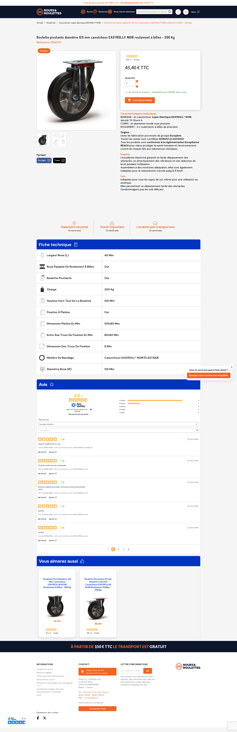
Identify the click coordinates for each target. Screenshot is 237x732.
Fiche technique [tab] (55, 244)
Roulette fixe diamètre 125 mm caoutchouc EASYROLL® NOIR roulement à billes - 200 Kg (57, 583)
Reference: (43, 42)
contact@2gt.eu (91, 697)
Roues (90, 11)
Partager (42, 160)
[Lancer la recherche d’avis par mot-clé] (197, 430)
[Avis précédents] (108, 549)
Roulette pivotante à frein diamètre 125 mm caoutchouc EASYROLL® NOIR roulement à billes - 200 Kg (98, 584)
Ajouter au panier (140, 100)
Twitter (44, 718)
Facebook (38, 718)
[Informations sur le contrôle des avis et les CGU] (91, 409)
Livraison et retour (45, 669)
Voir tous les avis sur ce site (78, 414)
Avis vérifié (194, 439)
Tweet (57, 160)
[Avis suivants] (128, 549)
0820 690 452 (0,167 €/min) (96, 692)
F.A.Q (39, 695)
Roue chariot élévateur (124, 11)
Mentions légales (44, 672)
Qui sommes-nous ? (46, 679)
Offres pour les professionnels (50, 676)
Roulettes (103, 11)
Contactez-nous (97, 708)
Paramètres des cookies (47, 712)
